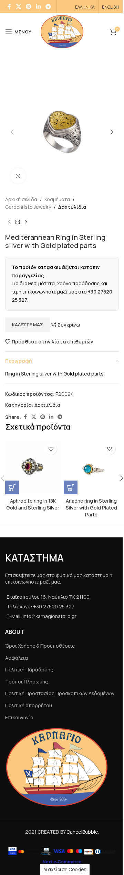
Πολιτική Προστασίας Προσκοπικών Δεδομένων (59, 693)
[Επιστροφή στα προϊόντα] (17, 222)
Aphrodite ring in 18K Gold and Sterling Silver (32, 504)
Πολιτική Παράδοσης (29, 669)
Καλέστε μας (27, 324)
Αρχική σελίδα (21, 199)
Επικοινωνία (19, 717)
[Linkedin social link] (38, 6)
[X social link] (18, 6)
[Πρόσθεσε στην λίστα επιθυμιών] (51, 449)
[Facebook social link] (9, 6)
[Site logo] (62, 31)
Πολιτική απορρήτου (28, 705)
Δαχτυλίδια (72, 207)
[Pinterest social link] (28, 6)
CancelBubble (82, 831)
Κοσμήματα (57, 199)
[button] (12, 132)
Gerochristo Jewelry (28, 207)
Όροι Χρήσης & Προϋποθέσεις (40, 645)
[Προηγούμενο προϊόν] (9, 222)
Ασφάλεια (16, 658)
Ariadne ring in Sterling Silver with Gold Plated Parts (91, 507)
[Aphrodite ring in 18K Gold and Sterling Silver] (32, 466)
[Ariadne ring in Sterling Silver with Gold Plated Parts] (91, 466)
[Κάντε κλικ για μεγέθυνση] (18, 176)
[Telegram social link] (48, 6)
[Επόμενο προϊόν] (26, 222)
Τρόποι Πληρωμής (26, 681)
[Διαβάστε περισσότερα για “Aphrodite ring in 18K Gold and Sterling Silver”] (12, 487)
